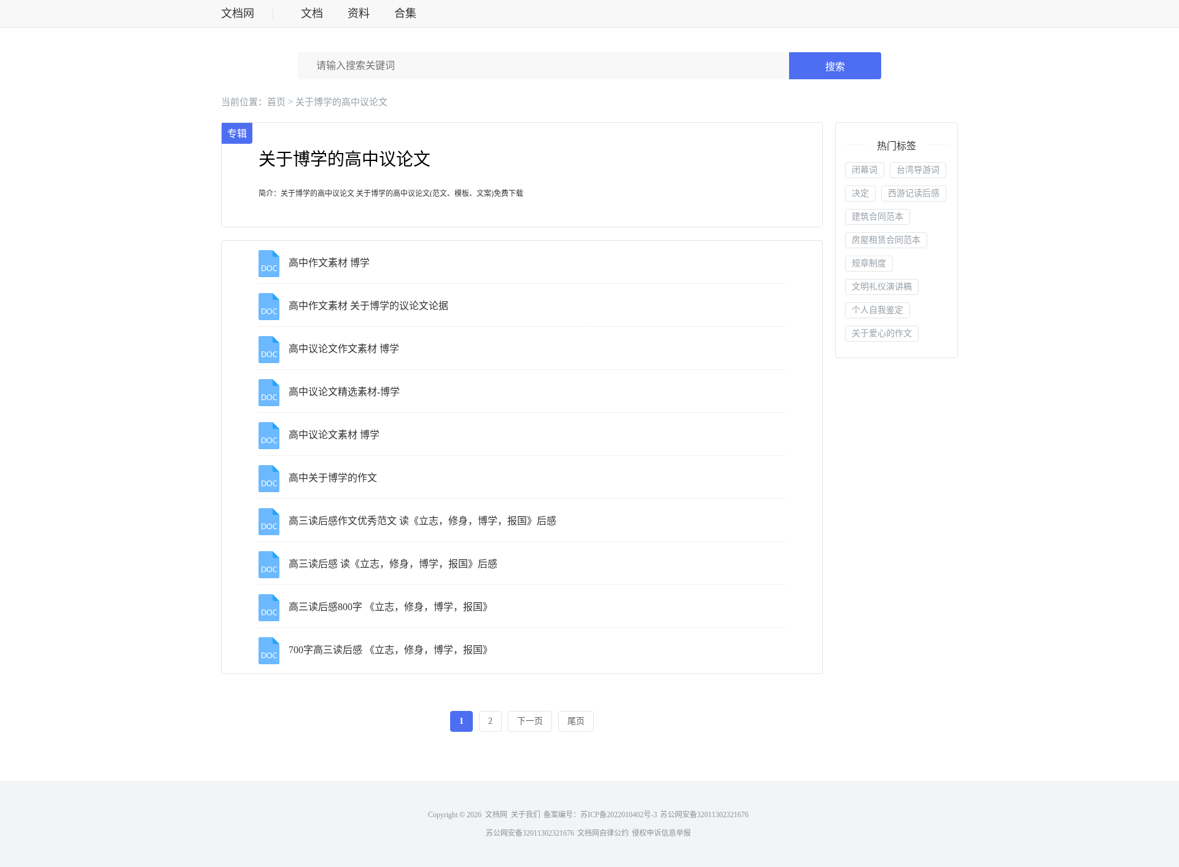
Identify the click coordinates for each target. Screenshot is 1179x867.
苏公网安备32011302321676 (704, 814)
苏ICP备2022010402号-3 (618, 814)
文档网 (237, 13)
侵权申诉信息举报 (661, 833)
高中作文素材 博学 (329, 262)
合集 (405, 13)
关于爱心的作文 (882, 333)
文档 (312, 13)
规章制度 (869, 263)
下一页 (530, 721)
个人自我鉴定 (877, 310)
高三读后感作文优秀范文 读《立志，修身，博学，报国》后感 (422, 521)
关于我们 (525, 814)
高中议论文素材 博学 (334, 435)
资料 (359, 13)
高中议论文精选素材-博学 (344, 391)
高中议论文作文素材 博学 (344, 348)
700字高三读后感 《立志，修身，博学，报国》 (390, 650)
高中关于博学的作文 (333, 478)
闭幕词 (864, 170)
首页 (276, 102)
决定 (860, 193)
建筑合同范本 (877, 216)
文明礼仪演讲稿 (882, 286)
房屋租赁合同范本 (886, 240)
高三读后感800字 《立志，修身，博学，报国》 (390, 607)
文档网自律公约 (603, 833)
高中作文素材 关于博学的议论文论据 (368, 305)
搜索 (835, 66)
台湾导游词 (918, 170)
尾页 (576, 721)
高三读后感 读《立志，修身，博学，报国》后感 (393, 564)
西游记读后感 (914, 193)
